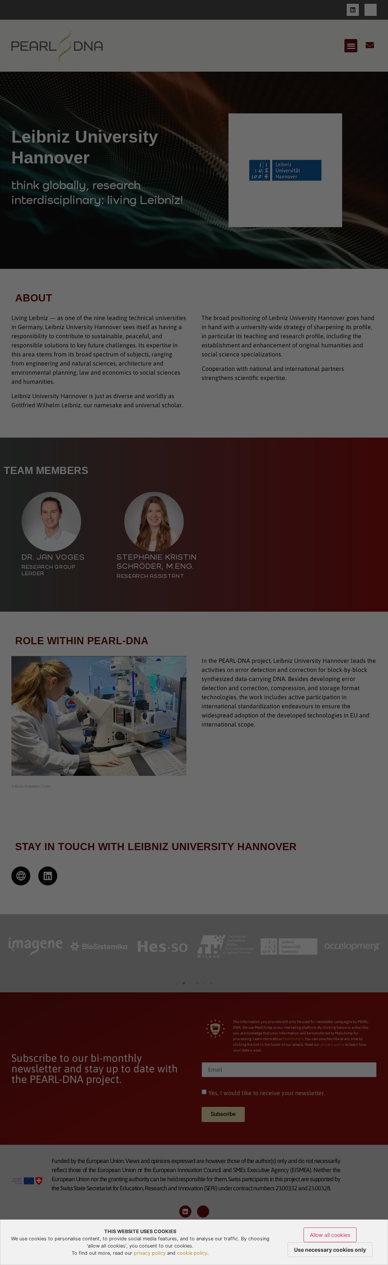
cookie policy (192, 1253)
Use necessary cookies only (330, 1249)
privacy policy (150, 1253)
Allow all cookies (330, 1235)
